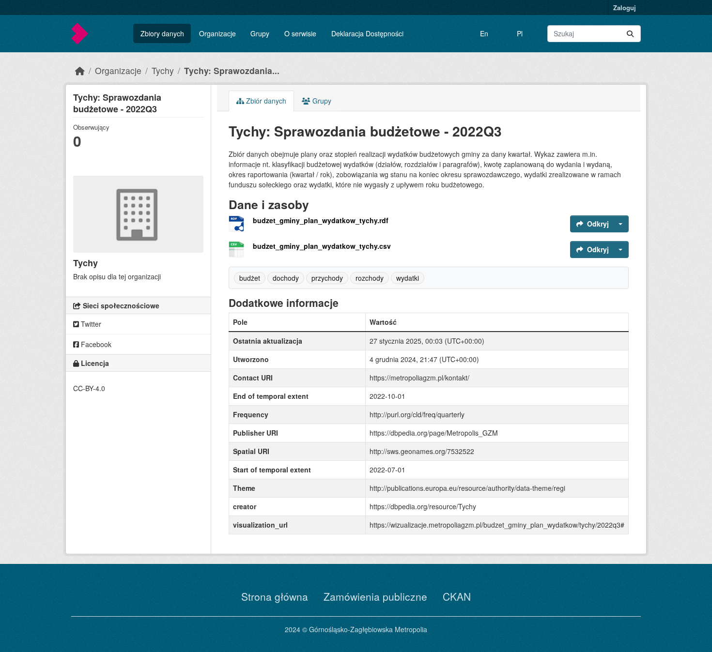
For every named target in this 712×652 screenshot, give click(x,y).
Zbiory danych (162, 33)
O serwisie (300, 33)
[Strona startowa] (80, 70)
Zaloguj (624, 7)
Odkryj (598, 223)
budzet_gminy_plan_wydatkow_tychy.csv (322, 246)
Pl (520, 33)
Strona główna (274, 596)
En (484, 33)
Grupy (259, 33)
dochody (286, 278)
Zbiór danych (265, 101)
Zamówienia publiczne (375, 596)
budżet (249, 278)
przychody (327, 278)
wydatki (407, 278)
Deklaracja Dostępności (367, 33)
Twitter (90, 324)
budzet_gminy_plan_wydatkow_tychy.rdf (320, 220)
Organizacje (217, 33)
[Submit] (630, 33)
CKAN (457, 596)
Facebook (95, 344)
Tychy (163, 70)
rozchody (370, 278)
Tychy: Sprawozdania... (231, 70)
